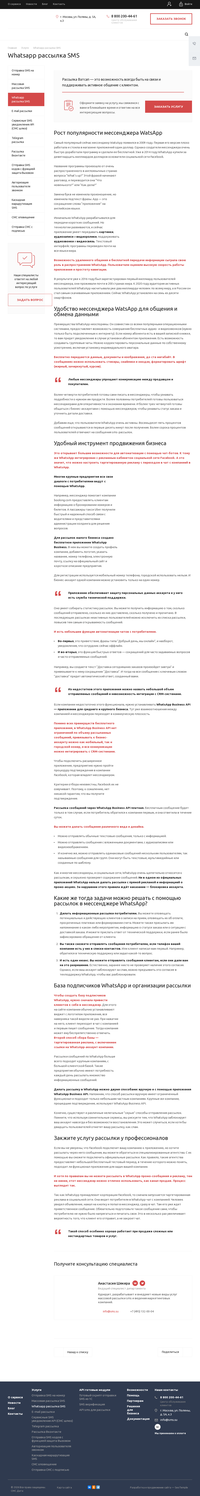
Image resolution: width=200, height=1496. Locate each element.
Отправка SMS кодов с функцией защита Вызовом (23, 168)
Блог (11, 1408)
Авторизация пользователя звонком (21, 186)
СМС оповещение (23, 217)
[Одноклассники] (94, 1487)
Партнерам (135, 1400)
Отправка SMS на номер (23, 72)
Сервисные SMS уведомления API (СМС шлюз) (23, 124)
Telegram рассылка (18, 139)
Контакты (15, 1413)
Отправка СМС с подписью (22, 228)
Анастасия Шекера (114, 1283)
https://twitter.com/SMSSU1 (142, 1283)
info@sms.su (111, 1311)
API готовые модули (94, 1389)
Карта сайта (64, 1487)
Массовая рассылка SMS (21, 85)
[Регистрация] (170, 4)
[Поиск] (186, 34)
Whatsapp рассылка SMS (21, 99)
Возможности (137, 1389)
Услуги (36, 1389)
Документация (138, 1418)
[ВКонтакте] (89, 1487)
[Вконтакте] (158, 1427)
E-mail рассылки (22, 111)
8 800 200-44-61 (124, 16)
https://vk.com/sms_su (135, 1283)
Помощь (133, 1395)
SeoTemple (181, 1487)
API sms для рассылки (94, 1409)
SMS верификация (92, 1404)
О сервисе (15, 1397)
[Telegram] (98, 1487)
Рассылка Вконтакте (18, 153)
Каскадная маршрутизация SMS (22, 203)
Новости (14, 1402)
